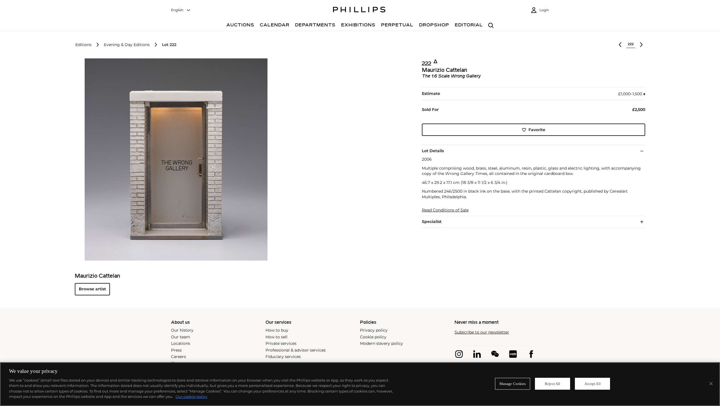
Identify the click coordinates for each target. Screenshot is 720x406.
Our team (180, 336)
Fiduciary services (283, 356)
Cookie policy (373, 336)
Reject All (552, 384)
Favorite (536, 129)
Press (176, 350)
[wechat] (495, 354)
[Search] (491, 25)
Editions (83, 44)
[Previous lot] (620, 45)
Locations (180, 343)
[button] (174, 159)
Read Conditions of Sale (445, 210)
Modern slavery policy (381, 343)
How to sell (276, 336)
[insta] (459, 354)
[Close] (711, 383)
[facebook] (531, 354)
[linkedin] (477, 354)
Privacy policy (374, 330)
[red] (513, 354)
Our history (182, 330)
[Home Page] (359, 10)
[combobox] (181, 10)
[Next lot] (641, 45)
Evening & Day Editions (127, 44)
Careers (178, 356)
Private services (281, 343)
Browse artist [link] (92, 288)
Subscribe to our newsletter (481, 332)
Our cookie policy (191, 396)
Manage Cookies (513, 384)
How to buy (277, 330)
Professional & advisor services (296, 350)
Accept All (592, 384)
